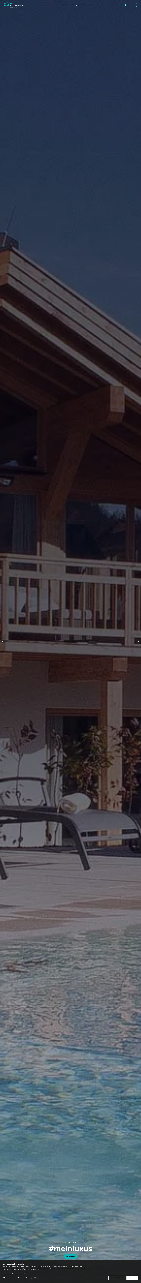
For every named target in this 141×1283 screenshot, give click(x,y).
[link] (64, 5)
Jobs (77, 5)
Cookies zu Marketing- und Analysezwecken (32, 1278)
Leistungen (63, 5)
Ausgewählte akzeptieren (116, 1277)
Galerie (72, 5)
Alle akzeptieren (132, 1277)
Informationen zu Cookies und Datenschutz (14, 1274)
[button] (131, 5)
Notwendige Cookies (10, 1278)
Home (56, 5)
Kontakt (83, 5)
